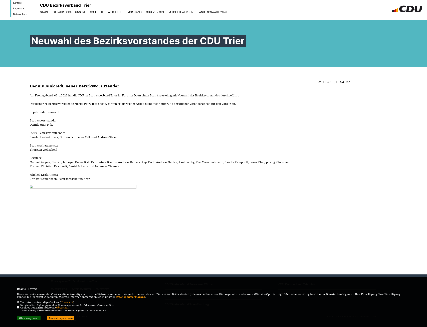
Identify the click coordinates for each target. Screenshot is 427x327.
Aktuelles (115, 12)
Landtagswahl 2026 (212, 12)
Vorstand (134, 12)
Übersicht (67, 302)
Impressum (19, 8)
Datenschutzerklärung (130, 296)
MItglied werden (180, 12)
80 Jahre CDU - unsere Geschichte (78, 12)
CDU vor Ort (155, 12)
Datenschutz (20, 14)
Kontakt (17, 2)
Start (44, 12)
